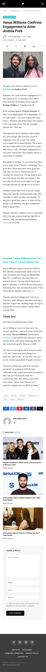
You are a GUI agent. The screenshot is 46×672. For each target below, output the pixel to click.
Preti (5, 399)
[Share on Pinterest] (25, 46)
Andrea (13, 396)
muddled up (8, 338)
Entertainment (9, 17)
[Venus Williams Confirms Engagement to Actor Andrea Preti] (23, 65)
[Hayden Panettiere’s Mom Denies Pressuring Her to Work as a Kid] (23, 448)
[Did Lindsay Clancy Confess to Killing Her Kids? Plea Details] (23, 518)
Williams (21, 399)
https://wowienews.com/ (11, 665)
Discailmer (27, 650)
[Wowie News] (23, 4)
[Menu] (3, 4)
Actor (6, 396)
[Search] (42, 4)
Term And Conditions (14, 653)
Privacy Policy (32, 653)
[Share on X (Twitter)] (16, 46)
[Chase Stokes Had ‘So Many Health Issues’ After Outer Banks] (23, 483)
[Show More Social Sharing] (41, 46)
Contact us (23, 657)
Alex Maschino (15, 37)
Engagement (33, 396)
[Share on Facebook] (7, 46)
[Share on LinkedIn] (34, 46)
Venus (12, 399)
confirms (22, 396)
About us (16, 650)
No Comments (10, 40)
